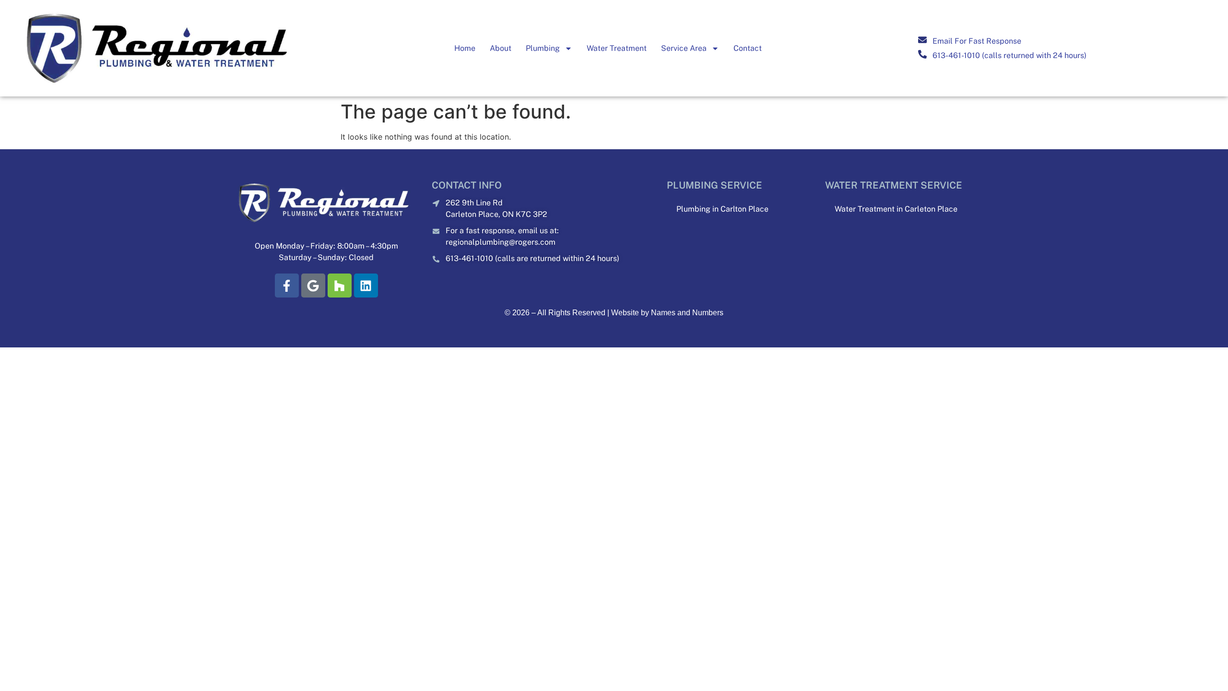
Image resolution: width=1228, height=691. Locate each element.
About (500, 48)
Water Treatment (617, 48)
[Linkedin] (366, 286)
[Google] (313, 286)
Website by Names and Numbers (667, 313)
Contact (747, 48)
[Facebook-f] (287, 286)
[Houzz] (340, 286)
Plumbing (543, 48)
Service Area (684, 48)
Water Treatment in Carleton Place (896, 209)
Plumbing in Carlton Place (722, 209)
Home (464, 48)
